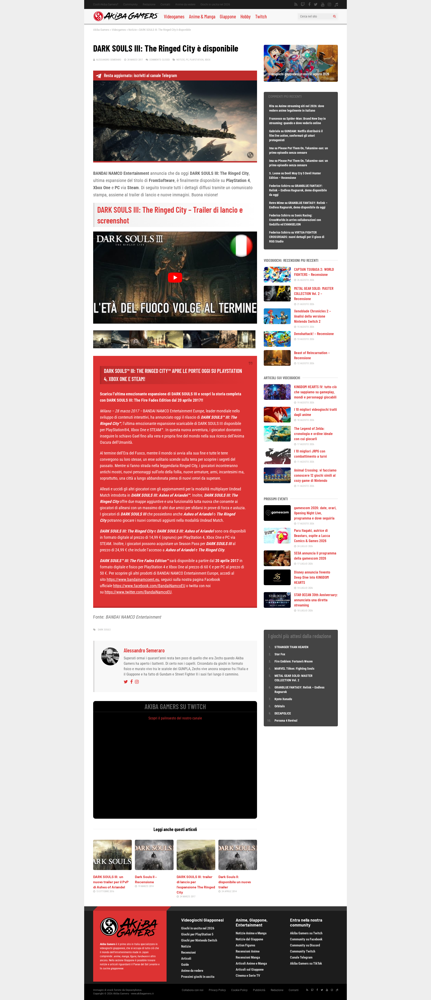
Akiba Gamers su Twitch (306, 933)
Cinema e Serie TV (248, 976)
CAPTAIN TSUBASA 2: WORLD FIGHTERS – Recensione (314, 272)
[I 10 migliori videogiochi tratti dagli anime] (277, 421)
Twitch (261, 16)
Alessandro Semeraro (108, 59)
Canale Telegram (301, 957)
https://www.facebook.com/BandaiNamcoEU (149, 585)
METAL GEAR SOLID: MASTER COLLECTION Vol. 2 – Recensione (313, 293)
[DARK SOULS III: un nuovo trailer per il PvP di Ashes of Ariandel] (112, 868)
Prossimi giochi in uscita (197, 977)
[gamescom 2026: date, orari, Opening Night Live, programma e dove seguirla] (277, 519)
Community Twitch (302, 951)
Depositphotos (133, 990)
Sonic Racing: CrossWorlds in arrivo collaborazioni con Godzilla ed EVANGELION (295, 220)
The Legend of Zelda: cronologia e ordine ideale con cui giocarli (313, 433)
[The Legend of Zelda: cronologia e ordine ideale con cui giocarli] (277, 440)
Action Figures (245, 945)
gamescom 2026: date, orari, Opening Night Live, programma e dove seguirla (315, 512)
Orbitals (280, 706)
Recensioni (188, 952)
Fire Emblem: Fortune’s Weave (294, 661)
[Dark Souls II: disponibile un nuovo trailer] (237, 868)
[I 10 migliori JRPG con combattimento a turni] (277, 462)
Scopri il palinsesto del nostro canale (175, 718)
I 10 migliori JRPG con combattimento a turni (310, 453)
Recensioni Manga (248, 957)
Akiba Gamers (101, 29)
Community (130, 4)
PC (187, 59)
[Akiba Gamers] (126, 20)
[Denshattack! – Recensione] (277, 345)
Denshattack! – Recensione (314, 333)
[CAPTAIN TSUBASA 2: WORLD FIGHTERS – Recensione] (277, 281)
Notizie (132, 29)
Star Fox (280, 654)
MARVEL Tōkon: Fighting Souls (295, 668)
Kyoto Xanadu (283, 699)
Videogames (174, 16)
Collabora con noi (192, 990)
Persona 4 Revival (286, 720)
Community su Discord (305, 945)
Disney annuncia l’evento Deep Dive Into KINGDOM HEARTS (312, 577)
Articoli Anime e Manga (251, 963)
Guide (185, 965)
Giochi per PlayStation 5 (197, 934)
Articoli (186, 959)
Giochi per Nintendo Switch (199, 940)
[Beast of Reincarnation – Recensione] (277, 364)
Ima (271, 148)
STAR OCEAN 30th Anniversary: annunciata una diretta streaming (316, 599)
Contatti (165, 4)
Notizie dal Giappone (249, 939)
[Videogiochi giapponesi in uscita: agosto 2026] (301, 80)
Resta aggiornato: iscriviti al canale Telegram (140, 75)
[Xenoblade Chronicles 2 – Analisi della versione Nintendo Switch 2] (277, 322)
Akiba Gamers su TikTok (306, 963)
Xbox (207, 59)
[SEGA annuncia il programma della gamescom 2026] (277, 564)
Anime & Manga (202, 16)
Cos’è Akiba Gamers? (105, 4)
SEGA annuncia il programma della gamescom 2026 (315, 555)
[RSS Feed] (295, 4)
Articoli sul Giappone (250, 970)
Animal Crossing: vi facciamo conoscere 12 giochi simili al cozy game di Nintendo (315, 475)
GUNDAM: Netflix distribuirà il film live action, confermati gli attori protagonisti (296, 135)
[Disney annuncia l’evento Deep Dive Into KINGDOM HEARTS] (277, 583)
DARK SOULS (104, 629)
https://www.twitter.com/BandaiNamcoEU (138, 592)
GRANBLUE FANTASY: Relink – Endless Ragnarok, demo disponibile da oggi (298, 190)
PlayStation (197, 59)
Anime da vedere (185, 4)
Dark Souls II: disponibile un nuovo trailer (234, 881)
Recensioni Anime (247, 951)
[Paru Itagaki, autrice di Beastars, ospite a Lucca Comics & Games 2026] (277, 542)
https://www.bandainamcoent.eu (133, 579)
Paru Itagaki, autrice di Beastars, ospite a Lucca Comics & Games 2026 (312, 535)
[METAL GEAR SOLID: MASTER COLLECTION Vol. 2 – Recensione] (277, 300)
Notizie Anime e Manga (251, 933)
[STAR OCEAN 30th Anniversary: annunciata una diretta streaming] (277, 606)
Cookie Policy (239, 990)
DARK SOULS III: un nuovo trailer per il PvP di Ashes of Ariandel (111, 881)
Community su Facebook (306, 939)
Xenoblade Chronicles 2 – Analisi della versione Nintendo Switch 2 (312, 316)
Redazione (149, 4)
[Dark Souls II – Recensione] (154, 868)
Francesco (275, 118)
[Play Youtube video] (175, 277)
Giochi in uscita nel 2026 (215, 4)
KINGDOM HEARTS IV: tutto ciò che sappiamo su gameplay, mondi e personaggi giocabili (315, 391)
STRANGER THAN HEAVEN (291, 647)
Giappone (228, 16)
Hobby (245, 16)
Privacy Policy (217, 990)
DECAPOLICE (283, 713)
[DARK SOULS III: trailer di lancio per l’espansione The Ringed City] (196, 868)
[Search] (334, 16)
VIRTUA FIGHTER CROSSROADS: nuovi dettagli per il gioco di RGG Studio (296, 237)
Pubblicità (259, 990)
